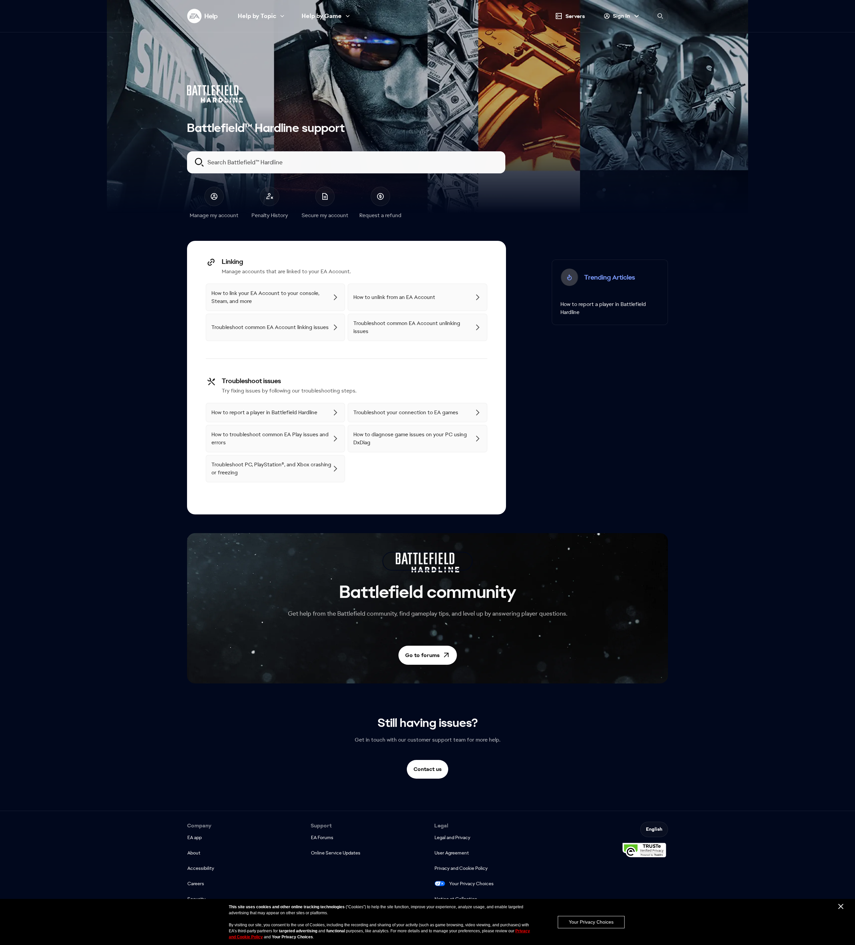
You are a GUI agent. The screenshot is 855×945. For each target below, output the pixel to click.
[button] (427, 655)
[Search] (660, 16)
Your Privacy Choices (471, 884)
